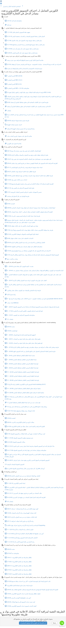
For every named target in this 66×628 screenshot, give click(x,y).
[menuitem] (1, 4)
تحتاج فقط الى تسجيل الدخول (27, 621)
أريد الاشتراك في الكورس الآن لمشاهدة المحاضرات (33, 623)
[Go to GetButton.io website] (62, 626)
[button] (1, 1)
